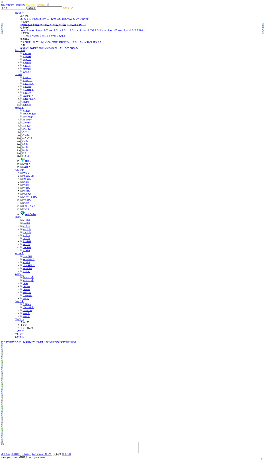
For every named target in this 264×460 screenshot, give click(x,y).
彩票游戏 (19, 274)
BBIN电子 (43, 30)
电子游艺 (19, 107)
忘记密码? (68, 8)
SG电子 (86, 30)
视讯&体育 (40, 342)
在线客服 (19, 337)
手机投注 (19, 334)
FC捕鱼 (70, 24)
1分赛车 (73, 42)
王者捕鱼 (35, 24)
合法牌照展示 (7, 5)
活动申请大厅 (69, 342)
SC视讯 (32, 19)
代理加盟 (47, 454)
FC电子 (113, 30)
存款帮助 (26, 454)
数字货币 (50, 342)
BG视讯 (24, 19)
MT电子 (122, 30)
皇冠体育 (46, 36)
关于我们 (5, 454)
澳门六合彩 (37, 42)
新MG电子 (104, 30)
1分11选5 (88, 42)
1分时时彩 (64, 42)
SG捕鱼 (62, 24)
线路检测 (30, 5)
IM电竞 (62, 36)
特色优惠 (14, 342)
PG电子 (78, 30)
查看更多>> (85, 19)
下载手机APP (64, 48)
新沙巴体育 (26, 36)
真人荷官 (19, 253)
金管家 (74, 48)
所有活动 (5, 342)
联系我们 (16, 454)
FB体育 (54, 36)
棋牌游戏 (19, 217)
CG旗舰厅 (41, 19)
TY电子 (62, 30)
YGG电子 (53, 30)
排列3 (80, 42)
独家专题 (58, 342)
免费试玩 (20, 5)
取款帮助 (36, 454)
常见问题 (66, 454)
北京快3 (47, 42)
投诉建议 (34, 48)
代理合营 (40, 5)
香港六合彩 (25, 42)
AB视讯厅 (74, 19)
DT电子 (70, 30)
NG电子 (130, 30)
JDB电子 (24, 30)
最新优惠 (43, 48)
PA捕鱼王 (25, 24)
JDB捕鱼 (54, 24)
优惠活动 (19, 319)
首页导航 (19, 13)
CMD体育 (37, 36)
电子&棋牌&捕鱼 (27, 342)
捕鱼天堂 (19, 170)
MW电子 (33, 30)
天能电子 (94, 30)
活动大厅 (24, 48)
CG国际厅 (51, 19)
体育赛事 (19, 301)
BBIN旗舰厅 (63, 19)
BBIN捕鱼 (45, 24)
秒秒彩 (55, 42)
